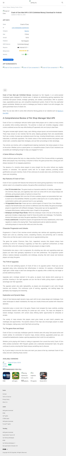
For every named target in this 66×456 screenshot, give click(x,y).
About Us (5, 402)
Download (8, 60)
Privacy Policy (6, 399)
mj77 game (5, 415)
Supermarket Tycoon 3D (9, 435)
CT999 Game (6, 418)
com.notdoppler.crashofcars (20, 27)
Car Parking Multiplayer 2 (9, 443)
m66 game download (8, 410)
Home (4, 7)
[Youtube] (5, 449)
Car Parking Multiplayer (8, 437)
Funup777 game (7, 424)
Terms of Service (7, 396)
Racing (12, 7)
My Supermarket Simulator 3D (10, 445)
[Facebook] (3, 449)
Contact (5, 394)
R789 (4, 413)
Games (8, 7)
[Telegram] (7, 449)
